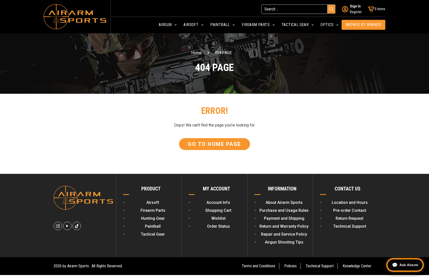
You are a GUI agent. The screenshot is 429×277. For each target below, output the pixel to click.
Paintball (153, 226)
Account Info (218, 202)
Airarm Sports (78, 266)
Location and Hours (350, 202)
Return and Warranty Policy (284, 226)
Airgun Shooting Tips (284, 242)
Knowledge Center (357, 266)
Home (196, 52)
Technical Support (349, 226)
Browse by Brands (363, 24)
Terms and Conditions (258, 266)
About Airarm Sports (284, 202)
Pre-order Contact (349, 210)
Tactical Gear (153, 234)
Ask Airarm (408, 265)
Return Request (349, 218)
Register (356, 12)
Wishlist (218, 218)
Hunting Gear (153, 218)
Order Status (218, 226)
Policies (290, 266)
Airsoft (152, 202)
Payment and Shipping (284, 218)
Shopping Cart (218, 210)
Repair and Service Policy (284, 234)
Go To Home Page (214, 144)
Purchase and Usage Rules (284, 210)
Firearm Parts (153, 210)
